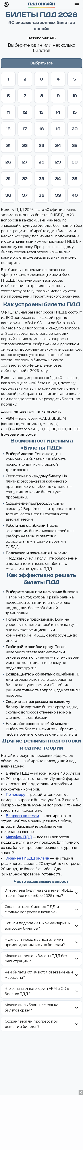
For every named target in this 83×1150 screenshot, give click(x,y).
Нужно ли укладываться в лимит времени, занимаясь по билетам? (35, 942)
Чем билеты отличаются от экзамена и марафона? (39, 975)
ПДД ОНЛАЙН (41, 4)
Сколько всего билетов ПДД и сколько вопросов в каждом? (32, 909)
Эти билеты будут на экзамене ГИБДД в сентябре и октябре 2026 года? (39, 893)
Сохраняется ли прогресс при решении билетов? (31, 1024)
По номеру (15, 794)
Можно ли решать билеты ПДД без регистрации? (36, 958)
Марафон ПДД (19, 837)
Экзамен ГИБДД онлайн (27, 858)
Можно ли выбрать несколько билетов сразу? (31, 1007)
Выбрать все (41, 63)
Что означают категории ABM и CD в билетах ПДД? (37, 991)
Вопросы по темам (22, 816)
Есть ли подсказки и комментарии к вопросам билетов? (37, 926)
